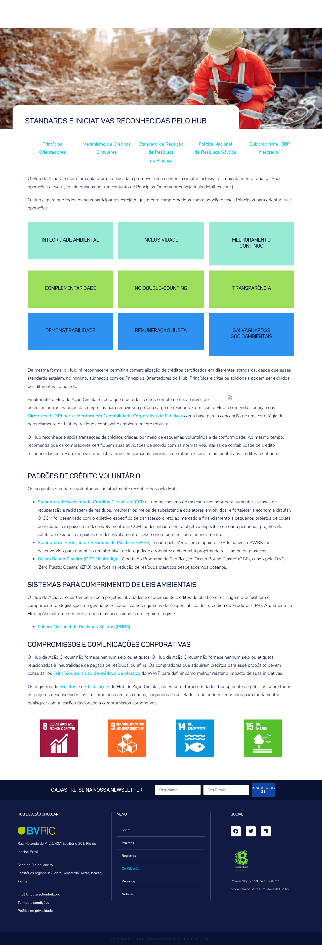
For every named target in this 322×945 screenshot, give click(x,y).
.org (57, 894)
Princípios (52, 144)
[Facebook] (236, 831)
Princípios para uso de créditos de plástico (96, 673)
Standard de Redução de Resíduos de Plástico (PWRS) (94, 542)
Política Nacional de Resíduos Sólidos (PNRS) (84, 627)
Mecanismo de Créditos (107, 144)
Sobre (126, 830)
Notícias (128, 894)
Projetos (67, 687)
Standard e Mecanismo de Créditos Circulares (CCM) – (94, 502)
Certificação (130, 868)
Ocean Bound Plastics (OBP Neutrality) (77, 559)
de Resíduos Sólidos (215, 152)
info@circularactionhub (36, 894)
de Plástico (161, 160)
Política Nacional (215, 144)
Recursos (128, 881)
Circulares (106, 152)
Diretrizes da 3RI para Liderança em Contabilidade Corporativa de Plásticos (105, 416)
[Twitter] (251, 831)
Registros (129, 855)
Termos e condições (33, 902)
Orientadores (52, 152)
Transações (98, 687)
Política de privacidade (35, 910)
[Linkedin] (266, 831)
